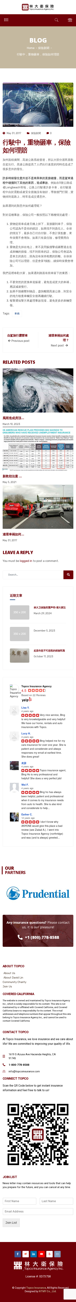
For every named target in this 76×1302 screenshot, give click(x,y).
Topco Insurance (36, 1287)
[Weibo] (25, 1254)
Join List (11, 1222)
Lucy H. (26, 733)
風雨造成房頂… (13, 418)
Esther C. (26, 814)
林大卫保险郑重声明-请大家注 (50, 607)
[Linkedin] (33, 1254)
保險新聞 (36, 133)
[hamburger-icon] (6, 20)
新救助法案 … (12, 476)
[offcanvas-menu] (70, 20)
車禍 (16, 313)
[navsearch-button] (56, 20)
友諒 (23, 763)
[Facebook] (17, 1254)
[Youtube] (41, 1254)
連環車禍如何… (13, 534)
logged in (26, 561)
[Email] (57, 1254)
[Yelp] (49, 1254)
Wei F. (25, 784)
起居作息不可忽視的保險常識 (49, 650)
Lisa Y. (25, 707)
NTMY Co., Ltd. (48, 1291)
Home (30, 48)
